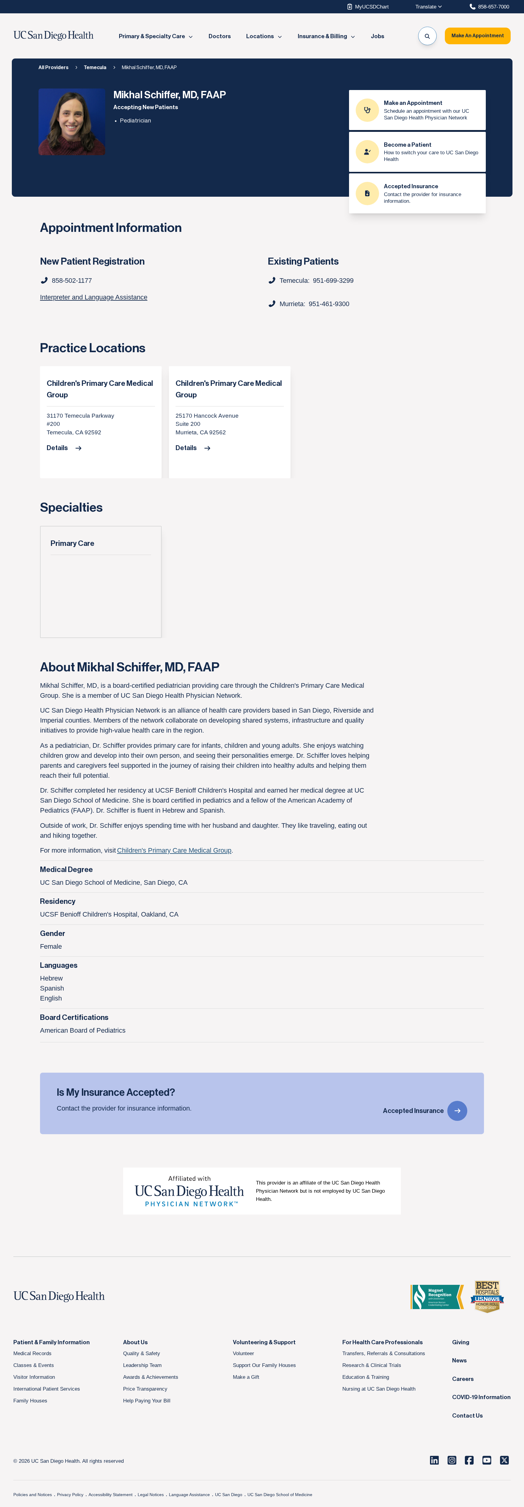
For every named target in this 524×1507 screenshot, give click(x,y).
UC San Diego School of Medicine (279, 1494)
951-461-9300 (329, 304)
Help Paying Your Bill (146, 1400)
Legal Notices (151, 1494)
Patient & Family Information (51, 1342)
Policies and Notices (32, 1494)
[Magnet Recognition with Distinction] (437, 1297)
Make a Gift (246, 1377)
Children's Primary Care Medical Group (100, 389)
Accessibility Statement (111, 1494)
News (459, 1361)
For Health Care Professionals (382, 1342)
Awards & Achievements (150, 1377)
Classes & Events (33, 1365)
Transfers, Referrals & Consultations (383, 1353)
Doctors (220, 36)
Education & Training (365, 1377)
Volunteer (243, 1353)
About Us (135, 1342)
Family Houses (30, 1400)
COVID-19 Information (481, 1397)
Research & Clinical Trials (371, 1365)
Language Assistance (189, 1494)
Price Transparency (145, 1389)
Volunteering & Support (264, 1342)
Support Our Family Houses (264, 1365)
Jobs (377, 36)
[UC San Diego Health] (70, 1297)
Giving (460, 1342)
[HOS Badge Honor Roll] (487, 1297)
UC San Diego (228, 1494)
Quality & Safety (141, 1353)
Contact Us (467, 1416)
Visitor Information (34, 1377)
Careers (463, 1379)
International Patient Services (46, 1389)
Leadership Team (142, 1365)
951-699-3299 (333, 280)
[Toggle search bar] (427, 36)
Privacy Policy (70, 1494)
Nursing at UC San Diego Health (378, 1389)
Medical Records (32, 1353)
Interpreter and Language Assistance (93, 297)
